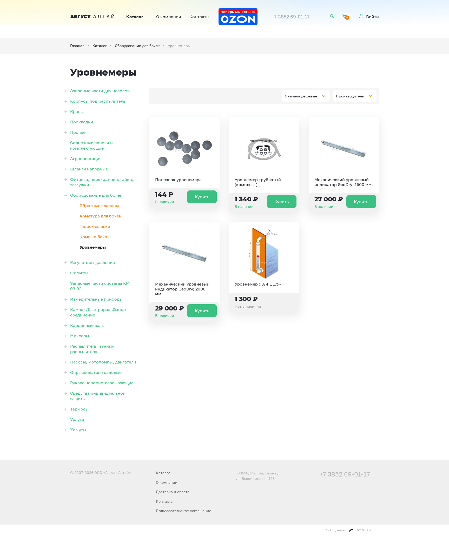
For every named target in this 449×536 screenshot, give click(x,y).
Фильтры (79, 272)
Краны (77, 111)
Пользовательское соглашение (183, 510)
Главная (77, 45)
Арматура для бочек (100, 216)
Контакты (199, 16)
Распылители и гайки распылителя (92, 348)
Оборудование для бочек (137, 45)
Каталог (134, 16)
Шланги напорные (89, 168)
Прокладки (81, 121)
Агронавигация (86, 158)
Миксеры (79, 335)
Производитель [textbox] (350, 96)
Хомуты (78, 429)
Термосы (79, 409)
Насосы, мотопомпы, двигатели (103, 362)
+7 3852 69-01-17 (291, 16)
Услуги (77, 419)
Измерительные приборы (96, 299)
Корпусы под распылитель (97, 101)
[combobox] (306, 96)
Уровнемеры (93, 247)
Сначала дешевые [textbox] (301, 96)
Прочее (77, 132)
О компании (168, 16)
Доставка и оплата (172, 491)
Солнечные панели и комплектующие (91, 145)
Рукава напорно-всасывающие (102, 382)
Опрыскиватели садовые (96, 372)
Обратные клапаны (99, 205)
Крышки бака (93, 236)
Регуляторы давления (92, 262)
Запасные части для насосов (100, 90)
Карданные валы (87, 325)
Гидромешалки (95, 226)
